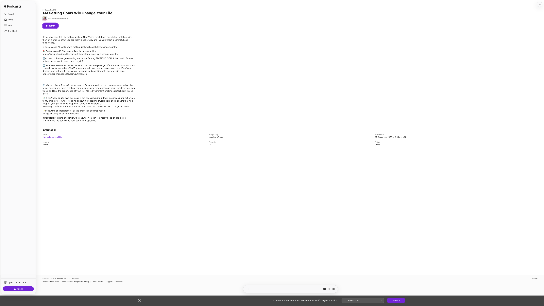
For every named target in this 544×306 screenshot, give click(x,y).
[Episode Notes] (324, 289)
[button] (18, 14)
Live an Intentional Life (52, 137)
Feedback (119, 281)
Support (109, 281)
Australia (535, 278)
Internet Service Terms (50, 281)
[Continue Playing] (329, 289)
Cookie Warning (98, 281)
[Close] (139, 300)
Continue (396, 300)
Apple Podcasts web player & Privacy (75, 281)
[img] (13, 6)
